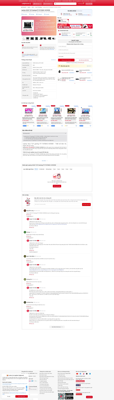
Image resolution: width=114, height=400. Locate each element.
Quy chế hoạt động (61, 376)
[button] (55, 26)
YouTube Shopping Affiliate (63, 388)
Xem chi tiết (51, 49)
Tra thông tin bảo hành (44, 384)
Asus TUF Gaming (38, 7)
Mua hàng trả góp (43, 374)
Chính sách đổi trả (43, 379)
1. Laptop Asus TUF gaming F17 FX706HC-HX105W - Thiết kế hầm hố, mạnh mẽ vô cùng (40, 136)
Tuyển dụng (60, 385)
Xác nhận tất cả (21, 396)
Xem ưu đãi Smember (44, 382)
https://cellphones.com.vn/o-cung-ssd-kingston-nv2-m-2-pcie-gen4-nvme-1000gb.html (46, 269)
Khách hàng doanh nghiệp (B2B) (64, 373)
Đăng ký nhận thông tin (66, 60)
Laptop (29, 7)
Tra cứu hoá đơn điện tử (44, 385)
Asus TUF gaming (30, 147)
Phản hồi (29, 214)
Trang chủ (24, 7)
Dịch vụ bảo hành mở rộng (63, 387)
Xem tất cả (53, 59)
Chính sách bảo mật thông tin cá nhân (65, 378)
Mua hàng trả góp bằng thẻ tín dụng (47, 376)
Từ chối (8, 396)
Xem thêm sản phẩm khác (84, 60)
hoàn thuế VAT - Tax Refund (28, 55)
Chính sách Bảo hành (62, 382)
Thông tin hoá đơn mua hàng (45, 387)
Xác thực (70, 14)
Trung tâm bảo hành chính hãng (46, 388)
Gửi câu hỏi (85, 204)
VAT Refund (42, 393)
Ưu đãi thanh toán (61, 374)
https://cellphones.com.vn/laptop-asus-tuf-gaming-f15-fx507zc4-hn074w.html (51, 224)
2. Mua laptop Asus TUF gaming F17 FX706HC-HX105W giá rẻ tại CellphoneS (38, 140)
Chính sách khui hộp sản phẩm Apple (47, 391)
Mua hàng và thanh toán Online (46, 373)
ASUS (33, 7)
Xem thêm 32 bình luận (57, 326)
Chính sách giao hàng (44, 378)
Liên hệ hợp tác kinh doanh (63, 383)
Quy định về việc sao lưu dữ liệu (46, 390)
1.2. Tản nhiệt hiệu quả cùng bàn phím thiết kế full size (35, 138)
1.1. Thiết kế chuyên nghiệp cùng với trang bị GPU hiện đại (35, 137)
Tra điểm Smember (43, 381)
